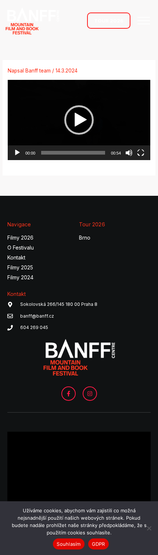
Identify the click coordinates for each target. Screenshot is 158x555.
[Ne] (148, 528)
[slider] (73, 153)
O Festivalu (20, 247)
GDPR (98, 544)
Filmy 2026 (20, 237)
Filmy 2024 (20, 277)
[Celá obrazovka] (140, 152)
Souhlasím (68, 544)
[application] (79, 120)
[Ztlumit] (129, 152)
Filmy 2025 (20, 267)
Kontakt (16, 257)
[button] (79, 120)
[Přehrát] (17, 152)
